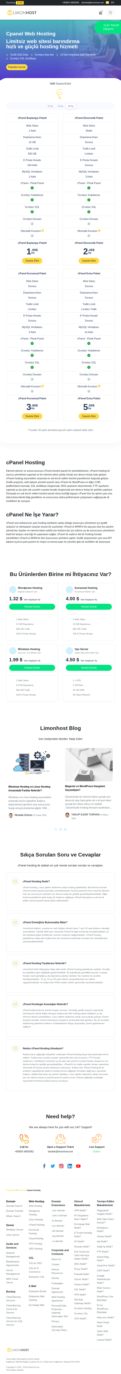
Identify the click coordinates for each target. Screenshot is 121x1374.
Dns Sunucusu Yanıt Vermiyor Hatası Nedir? (81, 1255)
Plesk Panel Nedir (103, 1324)
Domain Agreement (57, 1290)
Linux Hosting (36, 1219)
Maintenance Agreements (12, 1263)
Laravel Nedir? (104, 1339)
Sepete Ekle (32, 260)
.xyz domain (58, 1225)
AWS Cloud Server (12, 1281)
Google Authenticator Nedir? (103, 1279)
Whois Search (13, 1216)
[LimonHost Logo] (19, 1349)
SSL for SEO (35, 1263)
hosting (20, 1190)
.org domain (58, 1236)
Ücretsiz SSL (81, 1313)
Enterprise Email (37, 1291)
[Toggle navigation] (110, 12)
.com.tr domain (59, 1215)
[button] (55, 829)
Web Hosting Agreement (58, 1299)
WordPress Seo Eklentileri (105, 1298)
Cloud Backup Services (13, 1298)
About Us (56, 1259)
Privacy (55, 1321)
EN (112, 2)
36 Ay (71, 106)
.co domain (57, 1241)
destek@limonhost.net (92, 2)
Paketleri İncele (17, 67)
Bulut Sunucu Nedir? (104, 1289)
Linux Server (12, 1234)
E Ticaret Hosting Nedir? (83, 1234)
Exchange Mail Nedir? (81, 1226)
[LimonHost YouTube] (77, 1165)
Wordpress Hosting (34, 1213)
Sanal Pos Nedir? (106, 1265)
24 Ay (60, 106)
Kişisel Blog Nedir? (103, 1258)
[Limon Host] (22, 12)
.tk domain (57, 1220)
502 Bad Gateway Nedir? (82, 1301)
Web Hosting (36, 1201)
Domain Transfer (14, 1211)
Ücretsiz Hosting (82, 1308)
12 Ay (50, 106)
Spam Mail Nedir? (102, 1333)
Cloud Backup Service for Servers (13, 1309)
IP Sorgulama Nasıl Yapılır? (81, 1217)
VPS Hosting (35, 1243)
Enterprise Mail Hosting (36, 1298)
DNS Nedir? (80, 1264)
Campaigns (57, 1283)
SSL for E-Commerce (34, 1270)
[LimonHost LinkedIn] (69, 1165)
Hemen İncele (32, 606)
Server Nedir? (81, 1279)
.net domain (57, 1231)
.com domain (58, 1210)
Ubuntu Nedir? (104, 1236)
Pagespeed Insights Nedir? (104, 1212)
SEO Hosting (35, 1248)
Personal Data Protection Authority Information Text (60, 1311)
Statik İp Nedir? (105, 1246)
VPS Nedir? (80, 1294)
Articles (55, 1278)
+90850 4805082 (70, 2)
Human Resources (57, 1271)
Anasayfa (10, 1190)
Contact (56, 1264)
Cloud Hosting (36, 1238)
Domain (10, 1201)
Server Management (13, 1272)
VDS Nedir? (80, 1318)
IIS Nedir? (79, 1241)
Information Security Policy (59, 1328)
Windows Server (14, 1229)
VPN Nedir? (80, 1210)
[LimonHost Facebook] (43, 1165)
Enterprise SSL (36, 1276)
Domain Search (14, 1205)
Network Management (13, 1255)
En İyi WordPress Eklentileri (103, 1309)
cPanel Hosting (36, 1224)
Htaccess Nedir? (105, 1317)
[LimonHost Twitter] (52, 1165)
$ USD (20, 3)
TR (107, 2)
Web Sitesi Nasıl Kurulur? (105, 1221)
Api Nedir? (102, 1241)
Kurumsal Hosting (34, 1231)
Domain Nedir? (82, 1246)
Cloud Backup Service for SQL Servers (14, 1321)
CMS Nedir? (103, 1270)
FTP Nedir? (103, 1251)
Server (10, 1225)
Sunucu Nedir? (81, 1284)
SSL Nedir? (80, 1289)
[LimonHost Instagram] (60, 1165)
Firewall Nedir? (81, 1274)
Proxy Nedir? (81, 1269)
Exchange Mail (36, 1305)
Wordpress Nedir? (102, 1229)
